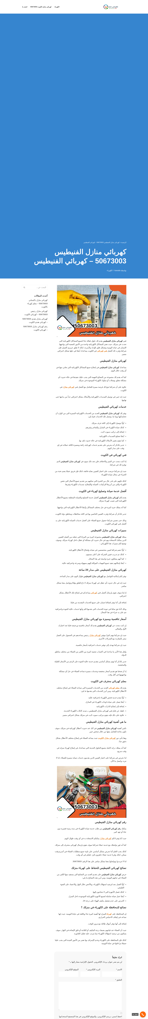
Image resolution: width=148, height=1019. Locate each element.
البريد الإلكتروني (93, 969)
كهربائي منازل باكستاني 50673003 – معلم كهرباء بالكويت (37, 303)
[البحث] (24, 287)
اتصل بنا (24, 7)
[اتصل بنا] (143, 1014)
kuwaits (117, 270)
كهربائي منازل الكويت (107, 738)
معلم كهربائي (114, 688)
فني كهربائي (102, 351)
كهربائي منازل (68, 387)
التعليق (118, 980)
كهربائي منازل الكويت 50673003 (40, 7)
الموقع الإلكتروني (72, 969)
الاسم (119, 969)
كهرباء (109, 914)
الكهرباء (56, 7)
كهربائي (93, 593)
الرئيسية (123, 242)
